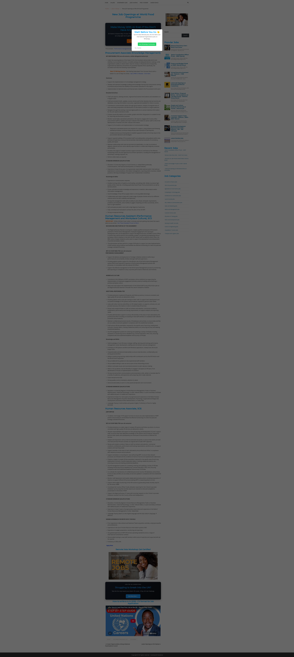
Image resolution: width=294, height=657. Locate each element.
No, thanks (138, 48)
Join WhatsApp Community (147, 44)
